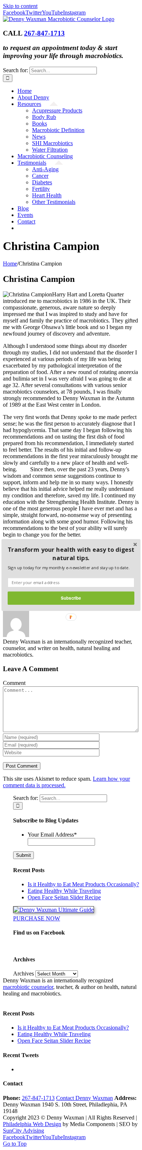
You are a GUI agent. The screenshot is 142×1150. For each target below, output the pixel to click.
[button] (71, 553)
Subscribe (71, 598)
